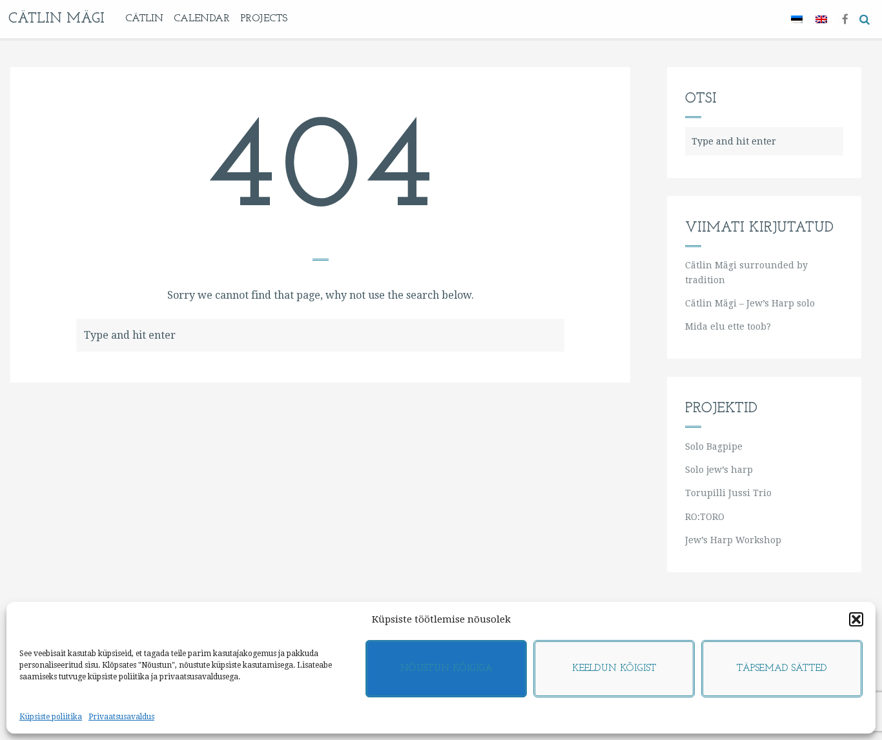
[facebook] (845, 18)
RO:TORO (704, 517)
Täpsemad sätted (782, 669)
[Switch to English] (821, 19)
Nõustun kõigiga (446, 669)
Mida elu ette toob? (728, 326)
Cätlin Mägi (56, 19)
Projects (263, 19)
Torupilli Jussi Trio (728, 493)
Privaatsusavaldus (121, 716)
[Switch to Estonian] (797, 19)
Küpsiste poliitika (50, 716)
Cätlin (144, 19)
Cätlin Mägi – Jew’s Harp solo (750, 303)
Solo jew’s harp (719, 470)
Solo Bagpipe (714, 446)
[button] (856, 619)
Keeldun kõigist (614, 669)
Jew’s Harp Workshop (733, 540)
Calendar (202, 19)
